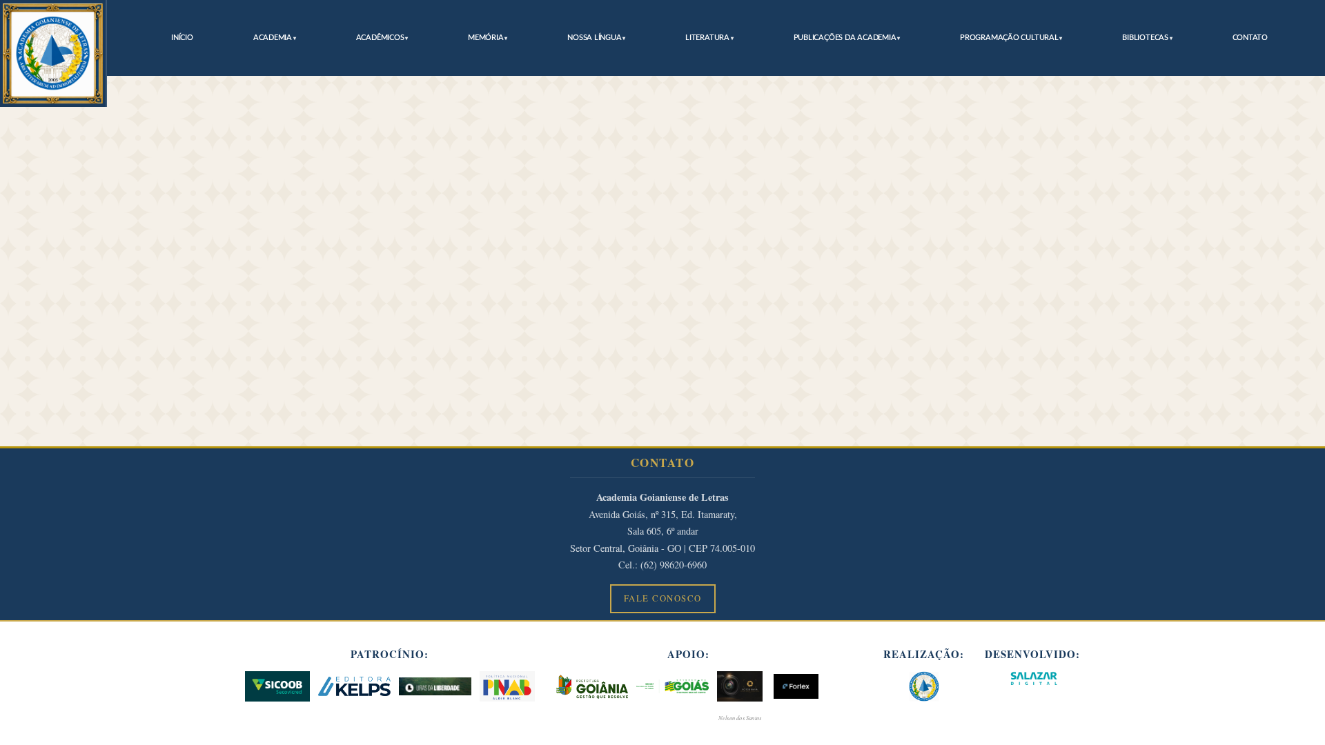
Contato (1250, 37)
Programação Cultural (1009, 37)
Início (182, 37)
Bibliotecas (1145, 37)
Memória (485, 37)
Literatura (707, 37)
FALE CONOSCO (663, 598)
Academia (272, 37)
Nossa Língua (594, 37)
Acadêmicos (380, 37)
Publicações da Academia (845, 37)
